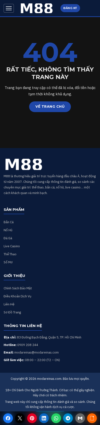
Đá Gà (8, 238)
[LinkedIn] (44, 418)
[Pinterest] (32, 418)
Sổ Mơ (8, 262)
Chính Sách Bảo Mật (18, 288)
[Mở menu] (9, 8)
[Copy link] (92, 418)
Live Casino (12, 246)
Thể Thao (10, 254)
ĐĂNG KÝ (70, 8)
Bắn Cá (9, 222)
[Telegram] (68, 418)
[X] (20, 418)
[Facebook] (8, 418)
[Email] (80, 418)
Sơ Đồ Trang (12, 312)
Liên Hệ (9, 304)
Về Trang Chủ (50, 106)
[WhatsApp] (56, 418)
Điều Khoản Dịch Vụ (17, 296)
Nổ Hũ (8, 230)
